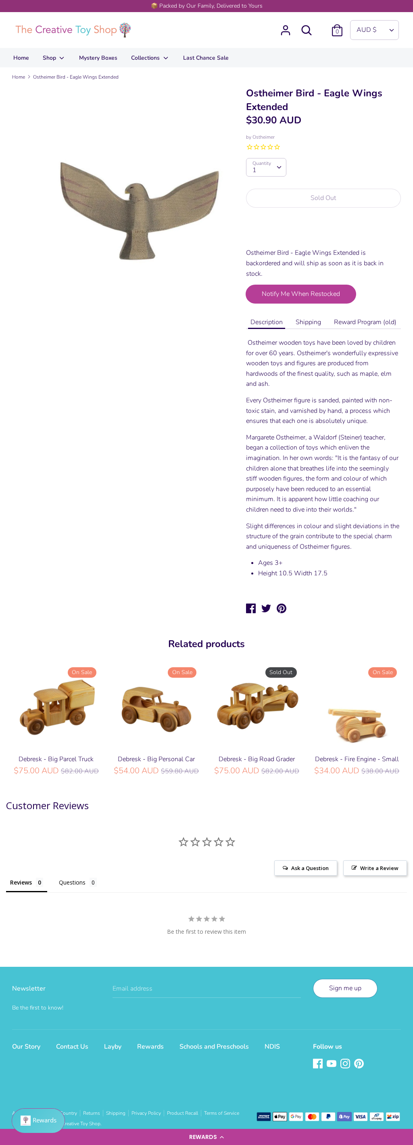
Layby (112, 1046)
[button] (206, 1137)
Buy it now (323, 232)
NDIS (272, 1046)
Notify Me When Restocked (301, 293)
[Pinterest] (359, 1064)
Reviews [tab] (21, 882)
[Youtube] (332, 1064)
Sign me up (345, 988)
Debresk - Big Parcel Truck (56, 759)
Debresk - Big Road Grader (257, 759)
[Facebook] (318, 1064)
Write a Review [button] (379, 868)
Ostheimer (263, 137)
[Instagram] (346, 1064)
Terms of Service (221, 1113)
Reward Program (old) (365, 322)
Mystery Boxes (98, 58)
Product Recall (182, 1113)
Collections (146, 58)
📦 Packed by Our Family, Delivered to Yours (207, 6)
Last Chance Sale (206, 58)
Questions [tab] (72, 882)
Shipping (308, 322)
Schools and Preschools (214, 1046)
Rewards (150, 1046)
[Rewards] (38, 1121)
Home (21, 58)
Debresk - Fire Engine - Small (357, 759)
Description (266, 322)
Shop (50, 58)
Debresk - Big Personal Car (156, 759)
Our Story (26, 1046)
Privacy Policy (146, 1113)
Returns (91, 1113)
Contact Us (72, 1046)
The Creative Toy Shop (76, 1123)
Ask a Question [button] (310, 868)
